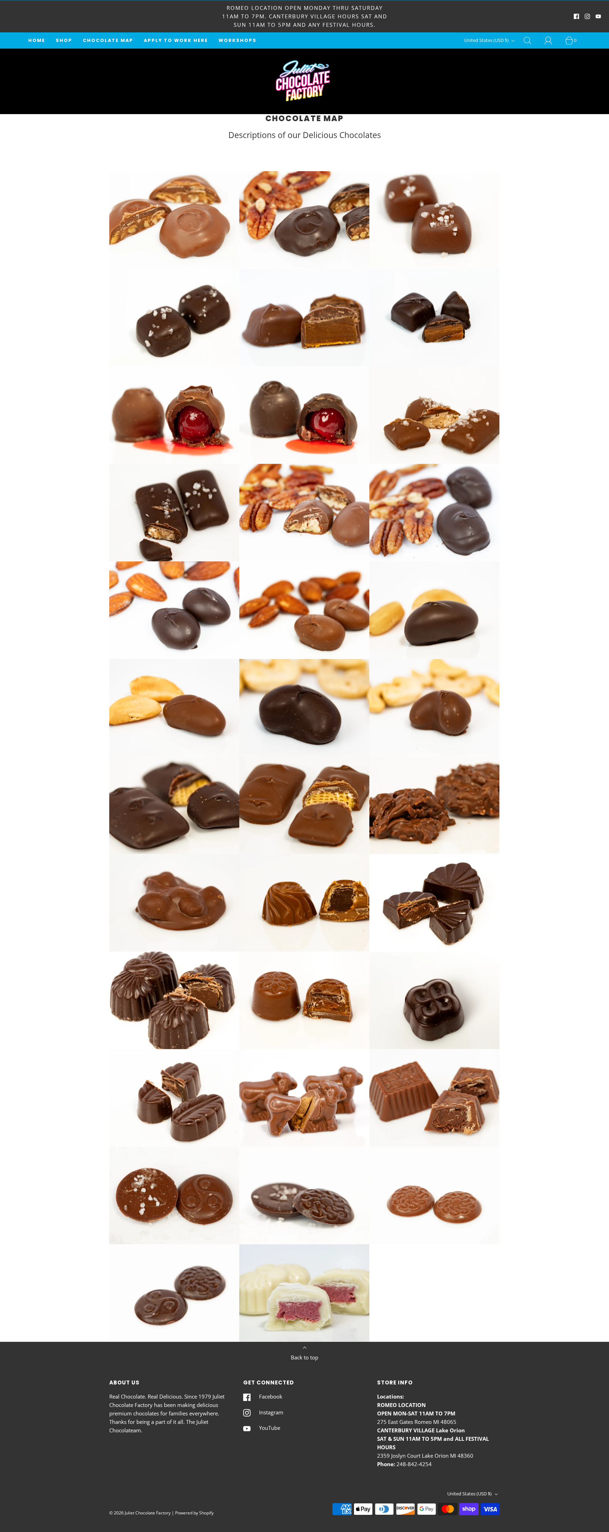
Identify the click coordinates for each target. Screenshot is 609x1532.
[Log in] (552, 40)
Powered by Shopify (194, 1513)
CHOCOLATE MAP (108, 40)
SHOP (64, 40)
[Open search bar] (531, 40)
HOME (36, 40)
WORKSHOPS (238, 40)
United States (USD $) (487, 40)
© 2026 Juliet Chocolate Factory (140, 1513)
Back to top (304, 1357)
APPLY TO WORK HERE (176, 40)
